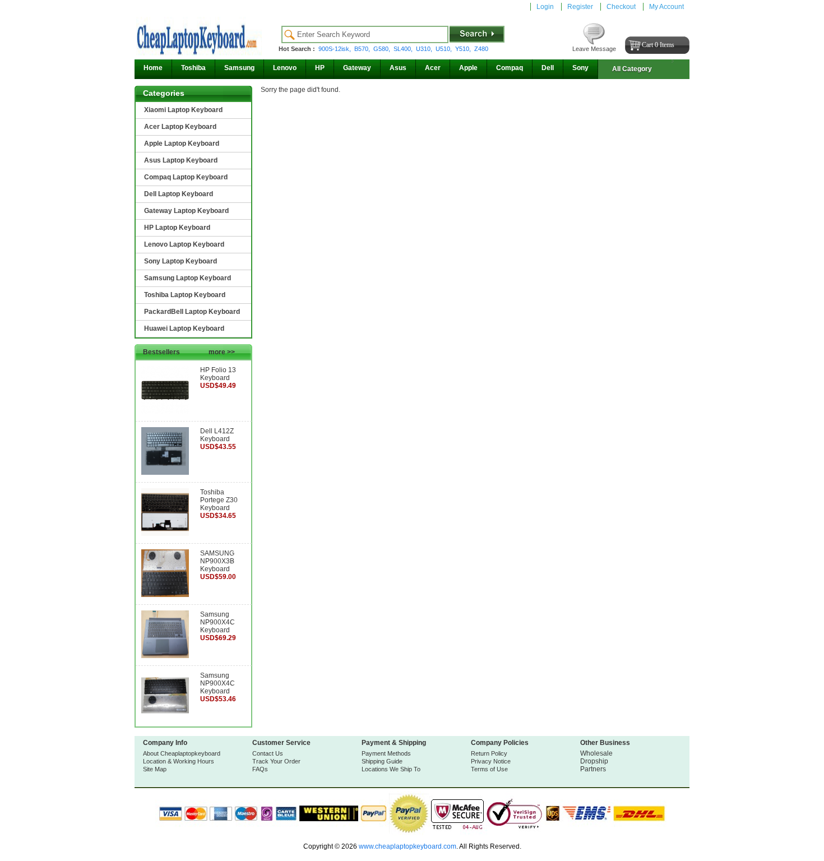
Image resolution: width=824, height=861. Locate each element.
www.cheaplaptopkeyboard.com (406, 846)
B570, (363, 48)
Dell (547, 68)
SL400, (404, 48)
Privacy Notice (491, 761)
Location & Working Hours (178, 761)
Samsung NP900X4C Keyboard (217, 622)
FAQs (260, 769)
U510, (444, 48)
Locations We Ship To (391, 769)
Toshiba (193, 68)
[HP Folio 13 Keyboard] (165, 411)
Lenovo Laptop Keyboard (184, 244)
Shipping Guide (382, 761)
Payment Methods (386, 753)
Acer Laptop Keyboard (180, 127)
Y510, (464, 48)
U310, (425, 48)
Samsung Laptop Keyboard (187, 278)
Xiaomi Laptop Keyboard (183, 110)
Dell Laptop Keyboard (178, 194)
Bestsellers (189, 352)
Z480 (481, 48)
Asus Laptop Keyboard (180, 160)
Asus (398, 68)
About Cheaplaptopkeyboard (181, 753)
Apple (468, 68)
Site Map (154, 769)
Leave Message (594, 48)
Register (580, 7)
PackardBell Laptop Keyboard (192, 312)
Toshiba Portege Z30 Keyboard (219, 500)
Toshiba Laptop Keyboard (184, 295)
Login (545, 7)
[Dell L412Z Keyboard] (165, 472)
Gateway (357, 68)
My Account (666, 7)
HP (320, 68)
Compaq (509, 68)
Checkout (621, 7)
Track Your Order (276, 761)
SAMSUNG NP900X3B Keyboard (217, 561)
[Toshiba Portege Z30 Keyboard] (165, 534)
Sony (580, 68)
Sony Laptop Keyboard (180, 261)
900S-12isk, (335, 48)
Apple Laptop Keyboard (181, 143)
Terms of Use (489, 769)
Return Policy (489, 753)
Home (153, 68)
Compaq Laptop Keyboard (186, 177)
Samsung (239, 68)
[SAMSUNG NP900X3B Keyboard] (165, 595)
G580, (382, 48)
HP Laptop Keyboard (177, 228)
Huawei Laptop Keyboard (184, 328)
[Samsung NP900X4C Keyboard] (165, 656)
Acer (433, 68)
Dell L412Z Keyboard (217, 435)
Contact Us (267, 753)
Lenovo (285, 68)
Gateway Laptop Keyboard (186, 211)
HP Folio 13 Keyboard (218, 374)
